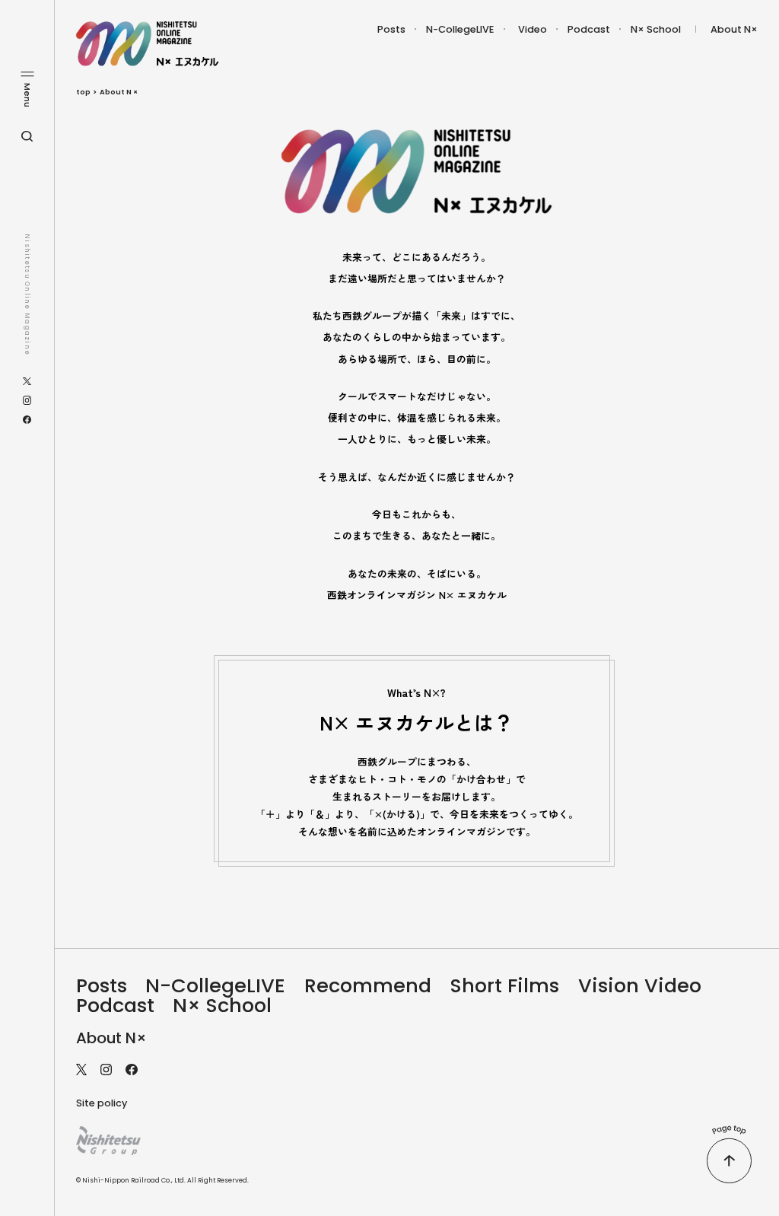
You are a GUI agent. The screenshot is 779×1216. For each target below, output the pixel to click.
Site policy (101, 1103)
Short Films (504, 985)
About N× (734, 29)
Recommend (367, 985)
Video (532, 29)
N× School (656, 29)
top (83, 92)
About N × (119, 92)
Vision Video (639, 985)
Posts (391, 29)
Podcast (589, 29)
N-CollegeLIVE (460, 29)
